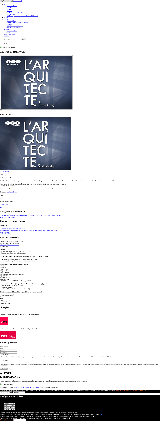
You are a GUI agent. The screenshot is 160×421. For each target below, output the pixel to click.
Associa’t (10, 7)
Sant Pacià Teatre (11, 192)
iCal (1, 207)
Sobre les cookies (9, 403)
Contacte (6, 36)
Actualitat (6, 29)
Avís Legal (19, 387)
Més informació (120, 390)
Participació (42, 215)
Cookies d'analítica (9, 407)
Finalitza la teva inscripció (15, 26)
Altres (2, 215)
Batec (9, 32)
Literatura (31, 215)
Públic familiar (51, 215)
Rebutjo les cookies (19, 392)
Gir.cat (37, 387)
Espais (9, 9)
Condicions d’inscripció (14, 27)
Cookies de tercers (9, 409)
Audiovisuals (17, 215)
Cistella (9, 24)
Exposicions (24, 215)
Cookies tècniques (9, 405)
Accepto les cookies (6, 392)
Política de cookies (28, 387)
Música (37, 215)
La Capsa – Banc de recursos (15, 12)
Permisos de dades (4, 354)
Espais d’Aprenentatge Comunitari (17, 22)
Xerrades (58, 215)
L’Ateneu (6, 4)
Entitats (9, 11)
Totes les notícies (12, 31)
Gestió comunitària (9, 34)
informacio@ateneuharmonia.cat (9, 245)
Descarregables (11, 14)
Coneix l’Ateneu (12, 6)
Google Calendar (5, 204)
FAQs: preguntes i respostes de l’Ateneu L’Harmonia (22, 16)
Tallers (6, 19)
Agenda (6, 17)
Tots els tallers (11, 21)
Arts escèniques (4, 171)
